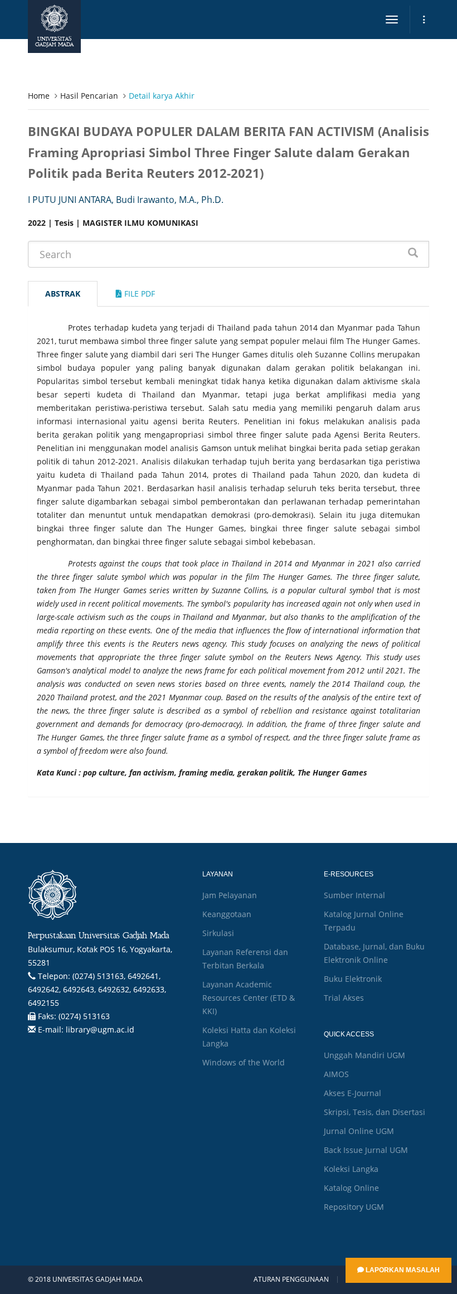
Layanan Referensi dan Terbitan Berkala (245, 959)
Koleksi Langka (351, 1169)
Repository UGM (354, 1206)
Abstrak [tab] (62, 293)
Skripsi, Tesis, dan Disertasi (374, 1112)
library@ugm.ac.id (100, 1029)
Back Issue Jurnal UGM (366, 1150)
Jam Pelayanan (229, 895)
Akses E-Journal (352, 1093)
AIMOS (336, 1074)
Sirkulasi (218, 933)
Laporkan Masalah (402, 1270)
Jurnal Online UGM (359, 1131)
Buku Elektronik (353, 978)
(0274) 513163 (84, 1016)
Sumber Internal (354, 895)
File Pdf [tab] (138, 293)
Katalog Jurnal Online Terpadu (363, 921)
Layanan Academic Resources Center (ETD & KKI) (248, 997)
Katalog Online (351, 1187)
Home (39, 95)
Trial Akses (344, 997)
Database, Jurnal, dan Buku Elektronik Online (374, 953)
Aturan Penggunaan (291, 1279)
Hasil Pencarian (89, 95)
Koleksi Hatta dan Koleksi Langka (249, 1037)
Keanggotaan (226, 914)
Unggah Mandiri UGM (364, 1055)
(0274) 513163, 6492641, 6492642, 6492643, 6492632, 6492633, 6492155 (97, 989)
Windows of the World (243, 1062)
